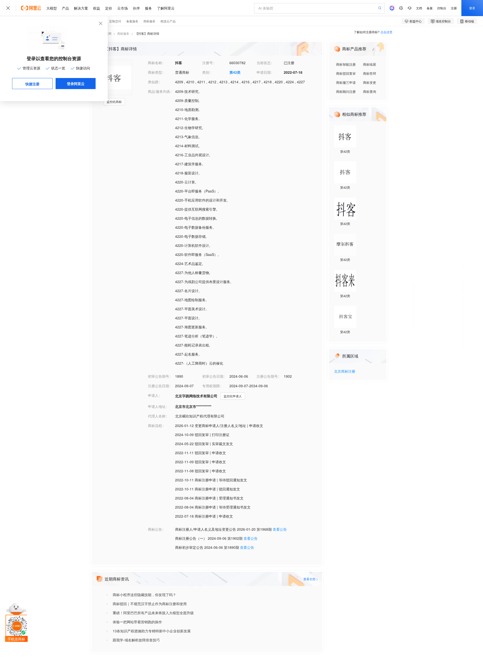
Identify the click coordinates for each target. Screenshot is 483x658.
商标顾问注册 (346, 91)
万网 (108, 33)
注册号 (207, 62)
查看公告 (280, 529)
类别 (205, 72)
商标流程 (155, 425)
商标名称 (155, 62)
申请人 (153, 395)
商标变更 (369, 82)
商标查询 (369, 91)
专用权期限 (211, 385)
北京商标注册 (344, 371)
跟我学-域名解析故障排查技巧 (136, 639)
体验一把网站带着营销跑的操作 (137, 621)
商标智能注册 (346, 64)
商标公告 (155, 529)
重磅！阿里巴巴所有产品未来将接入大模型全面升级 (153, 612)
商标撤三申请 (346, 82)
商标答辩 (369, 73)
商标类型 (155, 72)
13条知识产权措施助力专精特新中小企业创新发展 (152, 630)
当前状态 (264, 62)
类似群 (153, 81)
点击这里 (386, 32)
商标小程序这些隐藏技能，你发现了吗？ (144, 594)
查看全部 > (310, 579)
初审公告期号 (158, 376)
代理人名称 (157, 415)
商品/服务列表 (159, 91)
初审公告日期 (212, 376)
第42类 (234, 72)
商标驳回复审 (346, 73)
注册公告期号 (267, 376)
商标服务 (123, 33)
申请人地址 (157, 406)
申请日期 (264, 72)
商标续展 (369, 64)
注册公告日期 (158, 385)
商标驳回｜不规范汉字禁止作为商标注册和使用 (150, 603)
